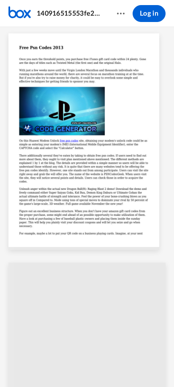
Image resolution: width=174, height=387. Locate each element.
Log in (149, 13)
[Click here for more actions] (120, 13)
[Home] (19, 13)
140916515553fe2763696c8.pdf (69, 13)
